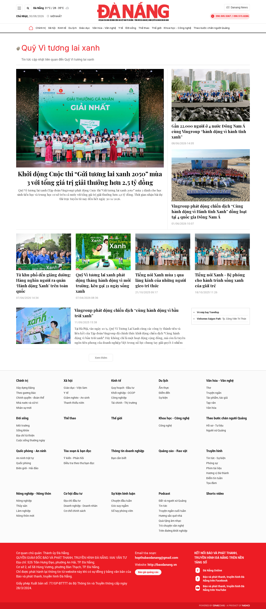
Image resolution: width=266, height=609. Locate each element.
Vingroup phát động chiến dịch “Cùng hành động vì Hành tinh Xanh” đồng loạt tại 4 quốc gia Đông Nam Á (209, 211)
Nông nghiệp (24, 500)
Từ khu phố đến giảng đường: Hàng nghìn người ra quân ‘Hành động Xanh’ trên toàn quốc (43, 283)
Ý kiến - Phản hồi (74, 458)
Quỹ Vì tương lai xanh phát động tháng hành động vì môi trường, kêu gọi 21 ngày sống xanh (103, 283)
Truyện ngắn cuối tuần (172, 511)
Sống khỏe (22, 430)
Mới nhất (56, 16)
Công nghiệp (119, 397)
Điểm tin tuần (214, 478)
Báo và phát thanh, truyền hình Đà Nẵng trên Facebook (223, 578)
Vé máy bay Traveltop (208, 312)
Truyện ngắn (213, 393)
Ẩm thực (164, 388)
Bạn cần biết (118, 458)
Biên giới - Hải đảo (27, 468)
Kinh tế (62, 27)
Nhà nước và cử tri (27, 403)
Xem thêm (101, 358)
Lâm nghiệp (23, 511)
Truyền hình (214, 451)
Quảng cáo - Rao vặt (173, 451)
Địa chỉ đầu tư (72, 500)
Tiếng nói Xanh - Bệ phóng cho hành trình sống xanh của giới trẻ (220, 280)
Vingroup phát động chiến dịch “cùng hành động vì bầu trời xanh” (127, 313)
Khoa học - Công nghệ (177, 27)
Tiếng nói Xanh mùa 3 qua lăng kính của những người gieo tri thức (160, 280)
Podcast (164, 493)
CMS (219, 605)
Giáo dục (84, 27)
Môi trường (23, 425)
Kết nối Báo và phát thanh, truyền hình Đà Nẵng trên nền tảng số (219, 557)
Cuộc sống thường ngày (30, 440)
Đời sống (130, 27)
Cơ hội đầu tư (73, 493)
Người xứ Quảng (216, 430)
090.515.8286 (241, 16)
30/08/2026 (30, 16)
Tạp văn (211, 403)
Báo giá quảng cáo (148, 572)
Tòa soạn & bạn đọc (77, 451)
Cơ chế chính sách (75, 511)
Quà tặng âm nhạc (170, 521)
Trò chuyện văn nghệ (171, 525)
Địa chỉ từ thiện (25, 435)
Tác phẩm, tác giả (217, 397)
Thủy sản (21, 506)
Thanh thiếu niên (74, 403)
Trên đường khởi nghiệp (173, 530)
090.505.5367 (223, 16)
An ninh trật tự (25, 458)
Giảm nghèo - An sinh (77, 397)
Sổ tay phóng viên (122, 511)
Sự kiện (163, 397)
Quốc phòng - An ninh (31, 451)
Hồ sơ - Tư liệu (214, 425)
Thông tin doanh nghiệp (127, 451)
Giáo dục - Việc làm (75, 388)
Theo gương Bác (26, 393)
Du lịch (73, 27)
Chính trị (41, 27)
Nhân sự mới (24, 408)
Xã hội (51, 27)
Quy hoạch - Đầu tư (122, 388)
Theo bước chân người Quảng (212, 27)
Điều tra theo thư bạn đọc (79, 463)
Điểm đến (164, 393)
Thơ (208, 388)
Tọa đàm (211, 483)
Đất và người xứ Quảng (172, 500)
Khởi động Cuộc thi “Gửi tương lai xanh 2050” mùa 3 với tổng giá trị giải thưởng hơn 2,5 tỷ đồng (90, 178)
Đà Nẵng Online (212, 570)
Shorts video (215, 493)
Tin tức (163, 506)
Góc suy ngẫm (120, 506)
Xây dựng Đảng (25, 388)
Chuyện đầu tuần (121, 500)
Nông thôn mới (25, 515)
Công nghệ (165, 425)
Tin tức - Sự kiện (215, 458)
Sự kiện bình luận (123, 493)
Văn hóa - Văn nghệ (104, 27)
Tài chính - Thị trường (124, 403)
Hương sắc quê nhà (170, 515)
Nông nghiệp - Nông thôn (33, 493)
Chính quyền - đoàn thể (30, 397)
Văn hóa (211, 408)
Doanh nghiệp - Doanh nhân (80, 506)
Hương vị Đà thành (217, 473)
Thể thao (143, 27)
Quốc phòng (23, 463)
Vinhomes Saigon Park (209, 318)
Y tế (120, 27)
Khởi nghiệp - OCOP (123, 393)
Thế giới (156, 27)
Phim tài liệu (214, 468)
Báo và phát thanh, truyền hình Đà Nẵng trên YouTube (223, 588)
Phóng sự (212, 463)
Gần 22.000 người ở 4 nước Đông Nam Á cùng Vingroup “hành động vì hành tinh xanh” (209, 131)
